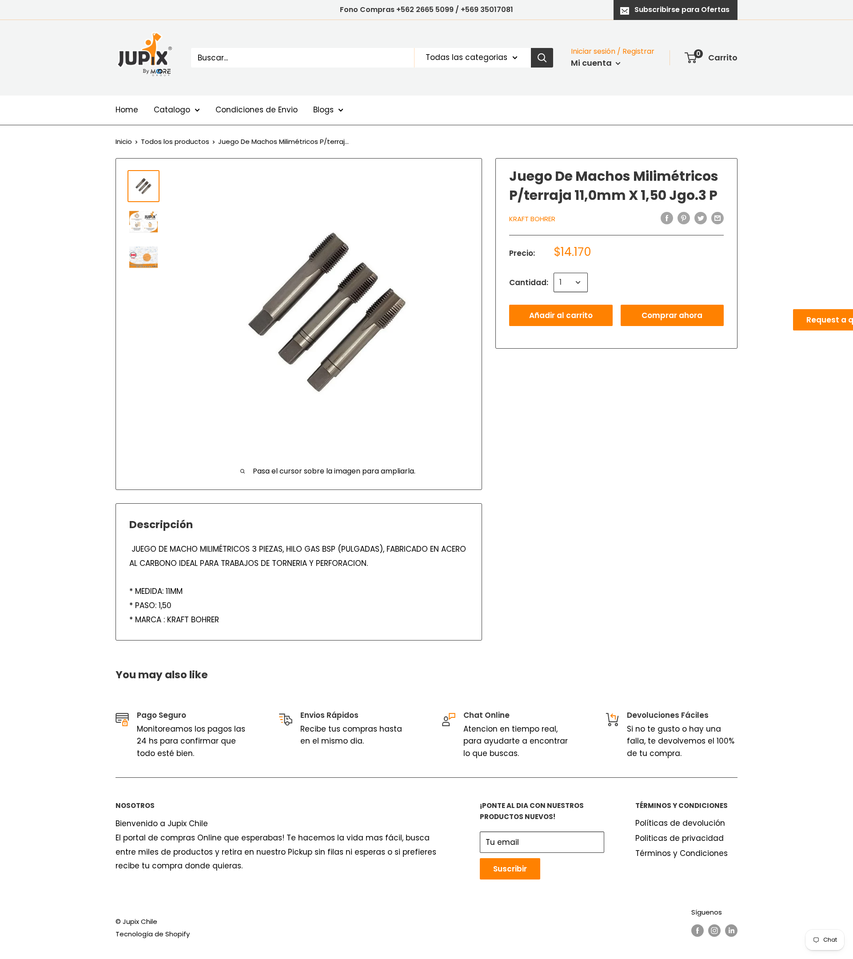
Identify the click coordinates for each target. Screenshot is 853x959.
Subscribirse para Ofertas (681, 9)
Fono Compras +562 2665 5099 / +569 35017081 (426, 9)
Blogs (323, 109)
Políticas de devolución (680, 823)
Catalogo (172, 109)
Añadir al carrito (561, 315)
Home (127, 109)
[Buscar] (542, 58)
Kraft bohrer (532, 218)
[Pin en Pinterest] (684, 218)
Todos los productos (175, 141)
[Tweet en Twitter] (700, 218)
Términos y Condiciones (681, 853)
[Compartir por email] (717, 218)
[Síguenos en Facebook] (697, 930)
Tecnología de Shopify (153, 934)
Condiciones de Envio (256, 109)
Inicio (124, 141)
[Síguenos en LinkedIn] (731, 930)
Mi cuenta (592, 62)
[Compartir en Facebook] (667, 218)
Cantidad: (528, 282)
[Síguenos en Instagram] (714, 930)
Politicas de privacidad (679, 838)
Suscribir (510, 868)
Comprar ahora (672, 315)
